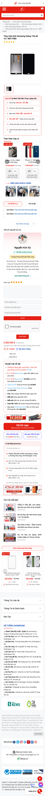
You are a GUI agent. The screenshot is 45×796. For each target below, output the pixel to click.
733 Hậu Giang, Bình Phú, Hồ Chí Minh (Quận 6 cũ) (23, 469)
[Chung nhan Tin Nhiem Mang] (39, 772)
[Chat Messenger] (40, 785)
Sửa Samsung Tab (12, 24)
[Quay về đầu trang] (39, 779)
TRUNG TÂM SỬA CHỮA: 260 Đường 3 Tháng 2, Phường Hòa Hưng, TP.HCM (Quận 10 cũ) (23, 455)
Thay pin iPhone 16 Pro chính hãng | (18, 718)
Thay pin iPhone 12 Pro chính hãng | (21, 725)
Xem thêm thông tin (22, 276)
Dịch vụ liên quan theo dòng (22, 548)
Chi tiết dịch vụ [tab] (13, 204)
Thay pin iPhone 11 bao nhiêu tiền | (27, 720)
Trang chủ (6, 22)
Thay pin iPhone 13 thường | (11, 715)
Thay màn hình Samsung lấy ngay (25, 210)
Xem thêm (38, 734)
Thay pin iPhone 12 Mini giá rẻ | (29, 727)
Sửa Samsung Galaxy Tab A (32, 24)
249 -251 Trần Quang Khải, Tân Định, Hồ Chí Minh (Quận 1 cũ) (22, 462)
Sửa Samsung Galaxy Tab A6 (16, 26)
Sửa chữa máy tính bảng (22, 22)
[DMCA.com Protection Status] (27, 772)
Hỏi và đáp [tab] (32, 204)
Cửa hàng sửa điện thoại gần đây (25, 214)
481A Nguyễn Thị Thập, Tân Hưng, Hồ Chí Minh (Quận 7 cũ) (21, 477)
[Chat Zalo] (33, 785)
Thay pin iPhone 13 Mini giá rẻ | (32, 730)
